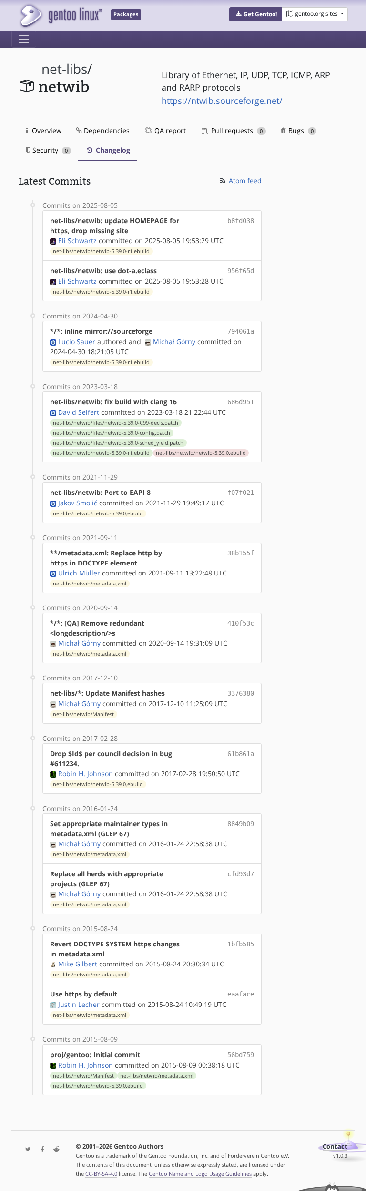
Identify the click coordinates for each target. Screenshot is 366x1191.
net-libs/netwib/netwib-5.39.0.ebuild (201, 453)
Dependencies (106, 130)
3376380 (240, 693)
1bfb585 (240, 944)
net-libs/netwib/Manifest (83, 714)
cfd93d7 (240, 874)
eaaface (240, 994)
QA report (169, 130)
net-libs (64, 69)
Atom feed (244, 180)
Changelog (112, 149)
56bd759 (240, 1054)
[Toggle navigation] (23, 39)
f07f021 (240, 492)
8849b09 (240, 824)
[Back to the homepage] (60, 15)
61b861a (240, 754)
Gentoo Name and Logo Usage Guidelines (200, 1173)
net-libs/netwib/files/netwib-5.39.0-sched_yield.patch (118, 443)
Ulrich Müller (79, 572)
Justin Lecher (79, 1004)
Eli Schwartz (77, 240)
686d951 (240, 402)
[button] (255, 14)
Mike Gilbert (77, 963)
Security (49, 149)
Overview (45, 130)
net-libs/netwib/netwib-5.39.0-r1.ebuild (101, 251)
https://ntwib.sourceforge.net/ (222, 100)
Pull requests (236, 130)
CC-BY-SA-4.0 (101, 1173)
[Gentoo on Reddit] (54, 1149)
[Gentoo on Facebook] (40, 1149)
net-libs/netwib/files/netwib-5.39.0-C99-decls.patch (115, 423)
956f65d (240, 271)
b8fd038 (240, 221)
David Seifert (78, 412)
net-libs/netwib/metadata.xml (89, 583)
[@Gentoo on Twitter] (26, 1149)
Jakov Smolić (77, 502)
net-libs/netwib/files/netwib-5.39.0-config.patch (111, 433)
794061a (240, 331)
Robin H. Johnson (85, 773)
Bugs (300, 130)
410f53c (240, 623)
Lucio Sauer (76, 341)
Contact (335, 1146)
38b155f (240, 553)
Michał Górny (174, 341)
